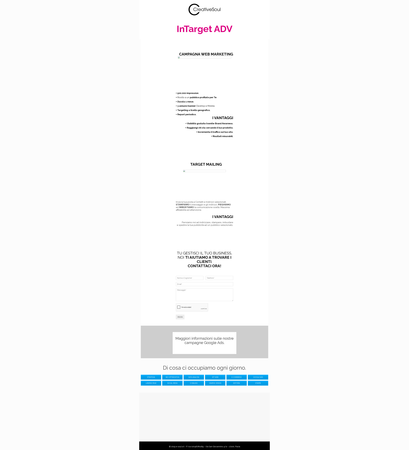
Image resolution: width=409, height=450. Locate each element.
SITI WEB (215, 377)
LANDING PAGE (151, 383)
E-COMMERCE (237, 377)
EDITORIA (236, 383)
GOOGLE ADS (258, 377)
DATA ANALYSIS (193, 377)
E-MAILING (194, 383)
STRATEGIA (151, 377)
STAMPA (258, 383)
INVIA (180, 317)
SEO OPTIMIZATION (172, 377)
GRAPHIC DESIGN (215, 383)
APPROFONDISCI (204, 349)
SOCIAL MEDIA (172, 383)
